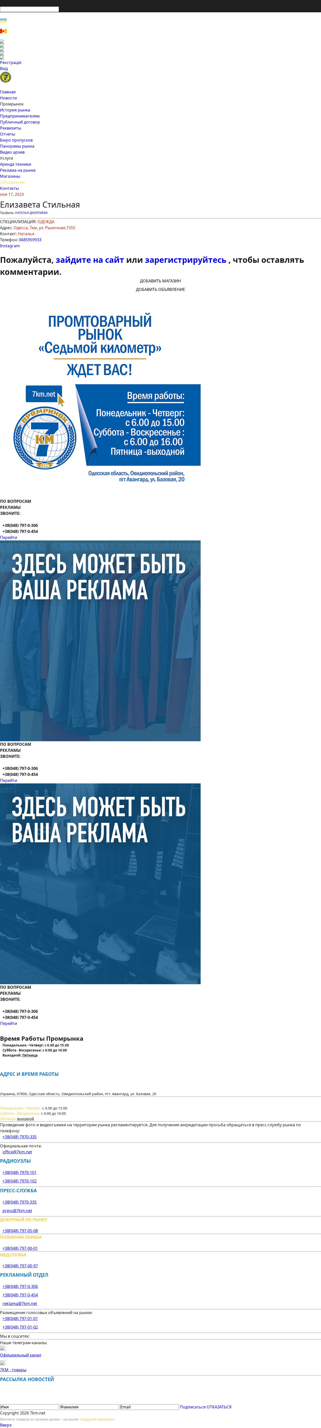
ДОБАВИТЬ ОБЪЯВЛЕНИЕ (160, 289)
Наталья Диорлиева (31, 213)
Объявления (12, 182)
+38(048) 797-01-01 (20, 1318)
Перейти (8, 537)
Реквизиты (10, 128)
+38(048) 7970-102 (20, 1181)
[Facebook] (160, 41)
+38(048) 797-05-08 (20, 1230)
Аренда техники (15, 164)
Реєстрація (10, 62)
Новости (8, 98)
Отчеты (7, 134)
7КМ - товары (13, 1370)
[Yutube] (160, 53)
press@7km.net (17, 1210)
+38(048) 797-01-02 (20, 1327)
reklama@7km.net (20, 1303)
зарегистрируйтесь (186, 259)
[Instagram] (160, 45)
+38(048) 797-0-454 (20, 1295)
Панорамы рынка (17, 146)
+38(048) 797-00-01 (20, 1248)
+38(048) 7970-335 (20, 1137)
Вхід (4, 68)
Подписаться (193, 1407)
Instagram (10, 246)
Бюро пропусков (16, 140)
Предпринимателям (20, 116)
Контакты (9, 188)
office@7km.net (17, 1152)
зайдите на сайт (91, 259)
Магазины (10, 176)
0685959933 (30, 239)
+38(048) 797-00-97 (20, 1266)
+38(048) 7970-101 (20, 1172)
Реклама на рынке (18, 170)
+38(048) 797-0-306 (20, 1286)
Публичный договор (20, 122)
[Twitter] (160, 49)
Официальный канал (20, 1355)
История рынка (15, 110)
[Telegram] (160, 57)
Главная (8, 92)
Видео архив (12, 152)
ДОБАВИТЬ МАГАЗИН (160, 281)
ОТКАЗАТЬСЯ (219, 1407)
